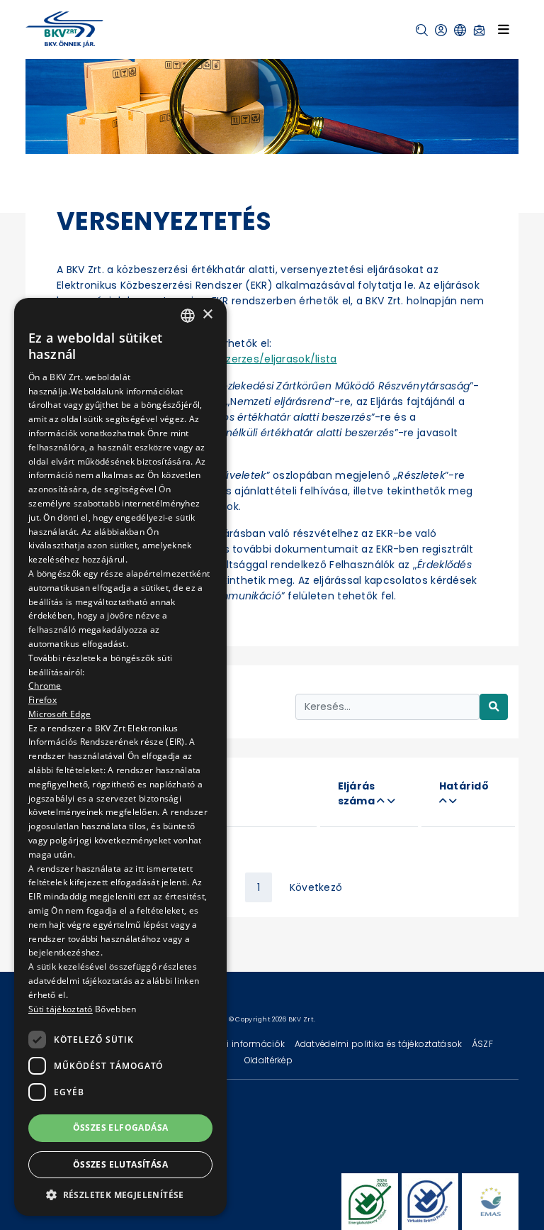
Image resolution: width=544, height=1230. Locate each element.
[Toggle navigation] (503, 29)
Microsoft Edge (59, 714)
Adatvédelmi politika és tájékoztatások (380, 1044)
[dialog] (120, 757)
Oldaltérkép (268, 1060)
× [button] (207, 314)
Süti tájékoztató (60, 1009)
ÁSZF (482, 1044)
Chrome (45, 686)
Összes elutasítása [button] (120, 1164)
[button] (421, 30)
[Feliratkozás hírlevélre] (479, 30)
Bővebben (115, 1009)
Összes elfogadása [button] (121, 1127)
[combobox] (188, 316)
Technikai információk (237, 1044)
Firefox (42, 700)
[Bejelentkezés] (440, 30)
